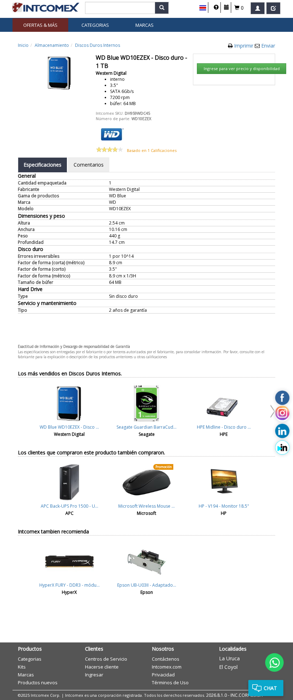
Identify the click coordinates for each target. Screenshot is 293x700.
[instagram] (282, 414)
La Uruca (229, 658)
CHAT (270, 688)
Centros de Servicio (106, 659)
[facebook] (282, 397)
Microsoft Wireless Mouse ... (146, 506)
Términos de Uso (170, 682)
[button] (202, 7)
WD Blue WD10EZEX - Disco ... (69, 427)
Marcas (144, 25)
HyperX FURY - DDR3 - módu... (69, 585)
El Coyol (228, 667)
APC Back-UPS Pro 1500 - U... (69, 506)
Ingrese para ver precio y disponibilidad (242, 68)
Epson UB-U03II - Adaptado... (146, 585)
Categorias (95, 25)
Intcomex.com (167, 667)
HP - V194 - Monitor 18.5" (224, 506)
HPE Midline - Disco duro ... (224, 427)
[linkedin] (282, 431)
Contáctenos (165, 659)
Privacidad (163, 674)
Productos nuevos (38, 682)
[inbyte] (282, 447)
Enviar (268, 45)
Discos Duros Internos (97, 45)
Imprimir (244, 45)
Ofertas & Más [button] (40, 25)
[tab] (42, 164)
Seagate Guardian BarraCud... (146, 427)
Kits (22, 667)
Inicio (23, 45)
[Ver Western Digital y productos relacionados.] (112, 133)
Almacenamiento (52, 45)
